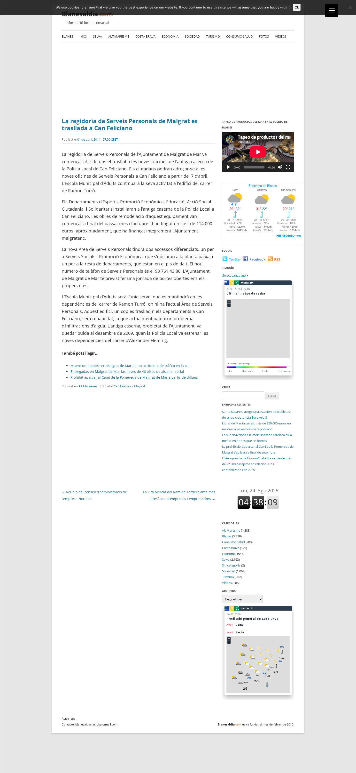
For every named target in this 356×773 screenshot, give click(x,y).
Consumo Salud (239, 36)
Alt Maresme (118, 36)
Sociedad (192, 36)
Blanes (67, 36)
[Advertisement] (178, 81)
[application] (258, 152)
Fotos (264, 36)
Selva (97, 36)
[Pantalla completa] (288, 167)
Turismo (213, 36)
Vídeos (280, 36)
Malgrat (139, 386)
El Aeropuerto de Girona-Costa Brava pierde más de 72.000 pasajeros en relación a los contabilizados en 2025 (257, 464)
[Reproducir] (228, 167)
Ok (297, 7)
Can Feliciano (123, 386)
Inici (83, 36)
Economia (170, 36)
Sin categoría (231, 565)
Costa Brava (145, 36)
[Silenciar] (280, 167)
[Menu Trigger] (331, 10)
